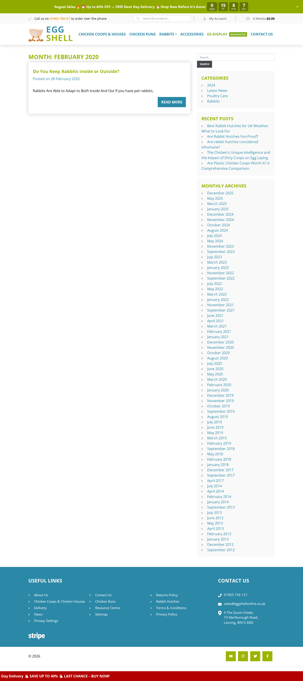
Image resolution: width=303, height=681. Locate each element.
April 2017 (215, 480)
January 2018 (218, 464)
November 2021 (220, 304)
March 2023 (217, 262)
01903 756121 (60, 18)
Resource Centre (107, 608)
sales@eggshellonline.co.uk (244, 603)
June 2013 (215, 517)
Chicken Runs (142, 34)
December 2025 (220, 193)
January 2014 (218, 501)
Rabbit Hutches (167, 601)
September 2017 (221, 475)
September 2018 (221, 448)
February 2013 (219, 533)
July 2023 (214, 257)
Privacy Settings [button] (46, 620)
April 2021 (215, 320)
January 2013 (218, 539)
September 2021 (221, 310)
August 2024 (217, 230)
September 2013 (221, 507)
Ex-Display (217, 34)
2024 (211, 85)
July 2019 (214, 422)
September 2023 (221, 251)
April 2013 (215, 528)
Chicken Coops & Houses (102, 34)
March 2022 (217, 294)
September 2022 (221, 278)
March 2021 (217, 326)
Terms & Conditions (171, 608)
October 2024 (218, 225)
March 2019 (217, 438)
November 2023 (220, 246)
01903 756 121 (236, 594)
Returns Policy (167, 595)
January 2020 (218, 390)
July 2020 (214, 363)
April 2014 (215, 491)
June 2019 (215, 427)
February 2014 (219, 496)
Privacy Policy (166, 614)
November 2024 (220, 219)
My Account (217, 18)
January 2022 (218, 299)
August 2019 (217, 416)
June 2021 (215, 315)
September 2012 (221, 549)
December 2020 (220, 342)
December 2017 (220, 470)
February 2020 (219, 384)
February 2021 (219, 331)
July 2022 (214, 283)
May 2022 (215, 288)
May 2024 (215, 241)
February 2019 (219, 443)
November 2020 (220, 347)
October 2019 (218, 406)
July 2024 (214, 235)
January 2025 (218, 209)
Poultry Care (217, 95)
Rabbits (166, 34)
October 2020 (218, 352)
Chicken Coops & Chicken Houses (59, 601)
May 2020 (215, 374)
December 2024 (220, 214)
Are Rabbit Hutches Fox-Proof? (232, 136)
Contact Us (262, 34)
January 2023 (218, 267)
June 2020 (215, 368)
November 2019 (220, 400)
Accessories (192, 34)
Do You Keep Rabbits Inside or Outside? (76, 71)
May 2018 (215, 454)
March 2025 (217, 203)
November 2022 (220, 272)
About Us (41, 595)
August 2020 (217, 358)
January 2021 (218, 336)
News (38, 614)
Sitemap (101, 614)
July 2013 (214, 512)
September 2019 (221, 411)
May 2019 (215, 432)
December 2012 (220, 544)
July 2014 (214, 486)
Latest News (217, 90)
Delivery (40, 608)
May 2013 (215, 523)
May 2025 (215, 198)
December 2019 (220, 395)
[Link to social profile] (267, 656)
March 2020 (217, 379)
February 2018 (219, 459)
